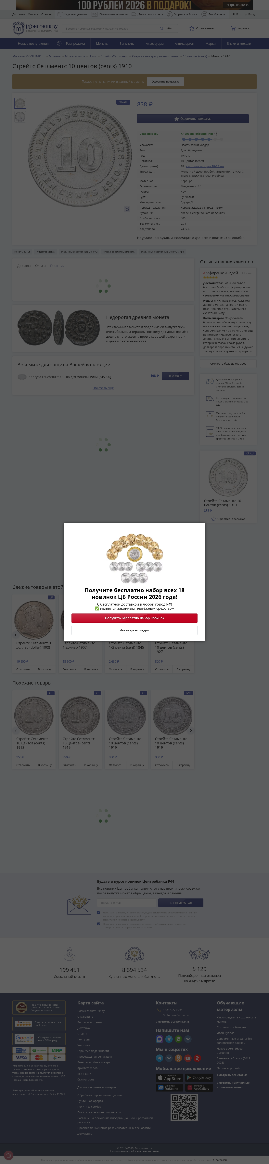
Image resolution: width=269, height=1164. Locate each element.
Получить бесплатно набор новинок (134, 618)
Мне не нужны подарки (134, 630)
